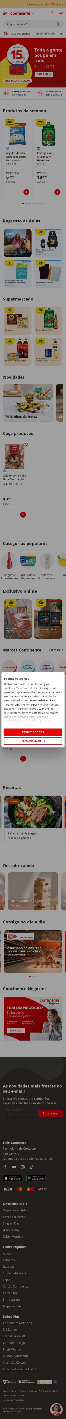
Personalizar (31, 741)
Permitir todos (33, 732)
